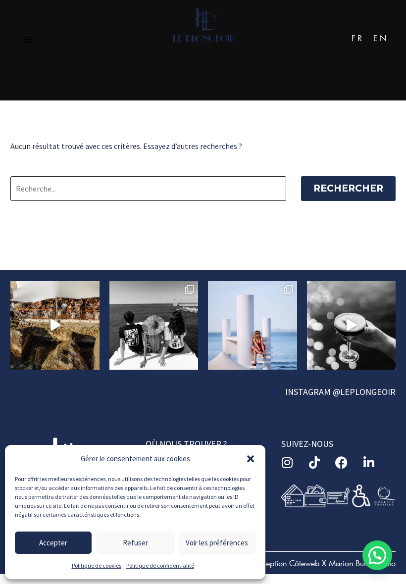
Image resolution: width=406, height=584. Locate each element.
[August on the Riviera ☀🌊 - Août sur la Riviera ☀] (252, 325)
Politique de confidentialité (160, 565)
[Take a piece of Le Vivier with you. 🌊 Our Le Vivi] (154, 325)
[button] (250, 459)
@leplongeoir (364, 391)
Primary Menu (27, 39)
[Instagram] (287, 462)
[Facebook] (341, 462)
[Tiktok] (314, 462)
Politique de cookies (96, 565)
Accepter (53, 542)
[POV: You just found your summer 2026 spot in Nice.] (55, 325)
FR (357, 38)
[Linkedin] (368, 462)
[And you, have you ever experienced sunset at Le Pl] (351, 325)
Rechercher (348, 188)
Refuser (135, 542)
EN (380, 38)
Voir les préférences (217, 542)
